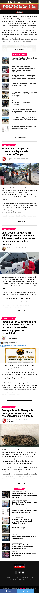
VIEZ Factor (22, 589)
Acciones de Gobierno (21, 577)
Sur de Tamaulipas (12, 582)
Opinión (32, 579)
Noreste (25, 579)
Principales (9, 577)
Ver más (31, 582)
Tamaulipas (23, 582)
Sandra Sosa (12, 249)
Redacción (11, 160)
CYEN (31, 577)
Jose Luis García (13, 338)
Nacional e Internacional (13, 579)
